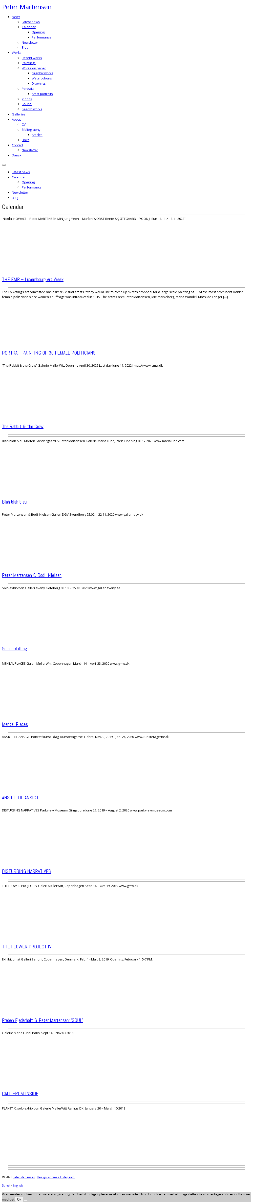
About (16, 119)
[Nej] (25, 1200)
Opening (38, 32)
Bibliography (31, 129)
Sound (27, 104)
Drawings (39, 83)
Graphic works (42, 73)
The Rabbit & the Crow (22, 426)
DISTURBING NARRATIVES (26, 871)
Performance (41, 37)
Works (16, 52)
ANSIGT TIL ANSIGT (20, 797)
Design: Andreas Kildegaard (56, 1177)
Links (25, 140)
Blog (25, 47)
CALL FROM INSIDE (20, 1093)
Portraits (28, 88)
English (18, 1186)
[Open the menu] (4, 165)
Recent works (32, 58)
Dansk (16, 155)
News (16, 17)
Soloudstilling (14, 648)
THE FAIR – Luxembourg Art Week (32, 279)
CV (24, 124)
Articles (37, 134)
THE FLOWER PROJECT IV (26, 946)
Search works (32, 109)
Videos (27, 98)
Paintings (29, 63)
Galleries (18, 114)
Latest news (31, 21)
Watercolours (42, 78)
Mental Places (15, 724)
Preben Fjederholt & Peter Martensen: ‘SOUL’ (42, 1020)
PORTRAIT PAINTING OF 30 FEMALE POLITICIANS (49, 353)
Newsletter (30, 42)
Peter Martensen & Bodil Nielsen (32, 575)
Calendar (29, 27)
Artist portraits (42, 94)
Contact (17, 145)
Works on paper (34, 68)
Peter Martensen (27, 6)
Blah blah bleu (14, 502)
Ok (19, 1199)
